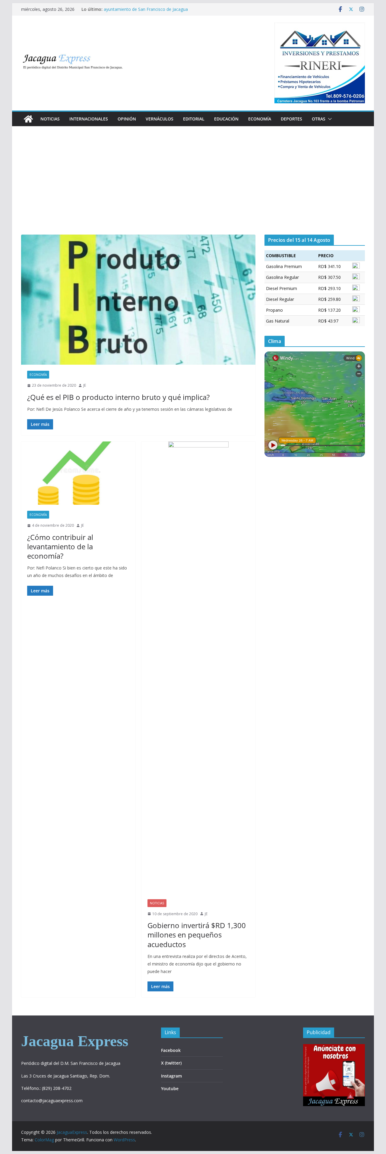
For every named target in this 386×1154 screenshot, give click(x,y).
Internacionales (88, 119)
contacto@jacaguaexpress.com (52, 1100)
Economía (259, 119)
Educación (226, 119)
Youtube (170, 1088)
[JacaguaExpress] (28, 119)
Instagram (171, 1076)
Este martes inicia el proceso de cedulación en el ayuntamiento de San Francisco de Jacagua (151, 12)
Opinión (127, 119)
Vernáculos (159, 119)
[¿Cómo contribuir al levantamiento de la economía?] (78, 473)
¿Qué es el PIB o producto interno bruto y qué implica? (118, 397)
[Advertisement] (193, 189)
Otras (318, 119)
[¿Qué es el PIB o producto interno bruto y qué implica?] (138, 300)
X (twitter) (171, 1063)
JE (84, 385)
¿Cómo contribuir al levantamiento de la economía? (60, 546)
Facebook (171, 1050)
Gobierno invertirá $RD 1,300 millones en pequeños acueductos (196, 934)
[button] (328, 119)
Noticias (50, 119)
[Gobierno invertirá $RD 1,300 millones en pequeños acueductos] (198, 667)
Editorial (193, 119)
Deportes (291, 119)
